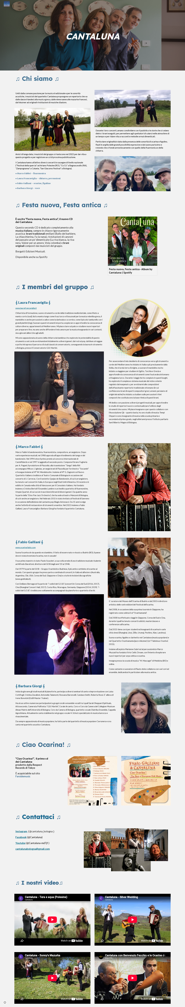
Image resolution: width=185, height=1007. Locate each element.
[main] (92, 35)
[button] (5, 1002)
